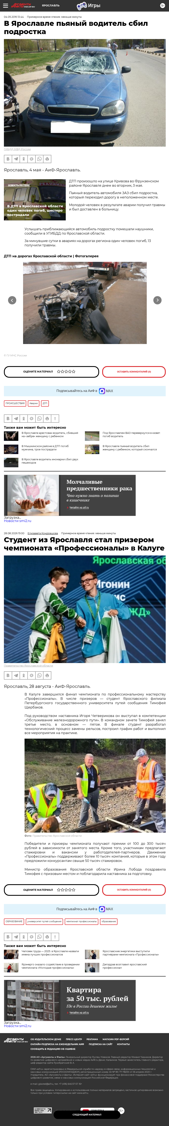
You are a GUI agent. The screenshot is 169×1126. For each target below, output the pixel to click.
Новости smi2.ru (17, 521)
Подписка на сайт (100, 1044)
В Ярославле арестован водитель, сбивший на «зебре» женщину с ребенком (50, 434)
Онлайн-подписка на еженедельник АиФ (57, 1044)
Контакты (123, 1044)
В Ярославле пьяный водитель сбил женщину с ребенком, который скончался (130, 448)
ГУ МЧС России (17, 355)
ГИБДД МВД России (17, 149)
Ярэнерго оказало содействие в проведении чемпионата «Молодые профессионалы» (51, 966)
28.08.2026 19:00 (14, 533)
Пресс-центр (74, 1039)
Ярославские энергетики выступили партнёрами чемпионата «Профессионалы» (131, 953)
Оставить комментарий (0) (134, 371)
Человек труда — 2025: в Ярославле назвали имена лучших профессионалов (50, 953)
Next (157, 300)
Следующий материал (87, 1114)
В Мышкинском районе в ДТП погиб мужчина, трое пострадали (45, 448)
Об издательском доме (46, 1039)
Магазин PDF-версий (116, 1039)
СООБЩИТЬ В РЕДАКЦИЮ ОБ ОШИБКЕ (53, 1049)
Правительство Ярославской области (28, 665)
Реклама (92, 1039)
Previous (12, 300)
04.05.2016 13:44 (14, 16)
